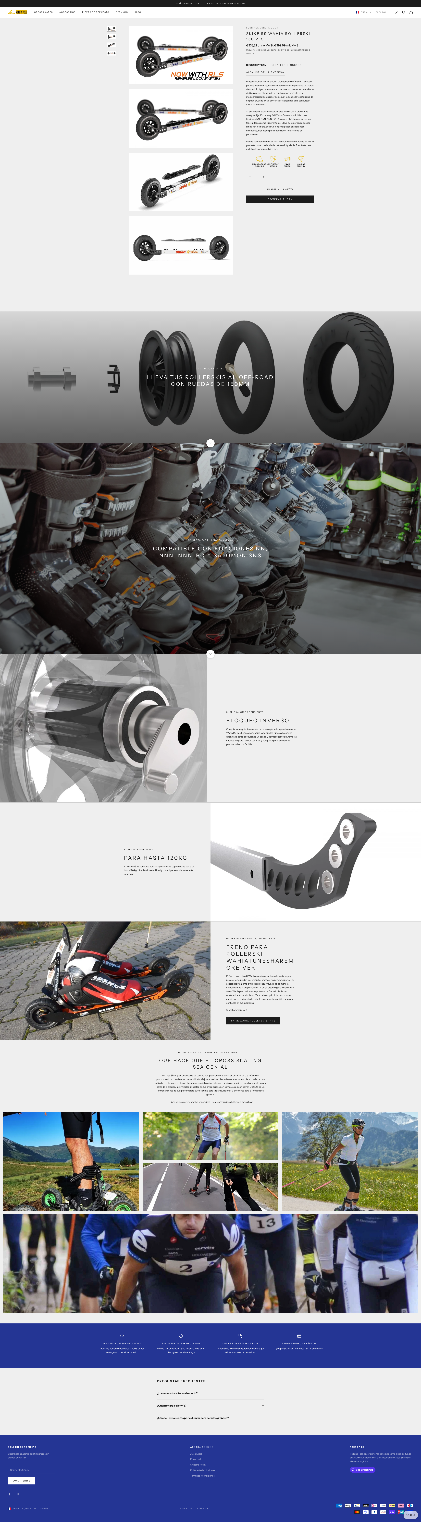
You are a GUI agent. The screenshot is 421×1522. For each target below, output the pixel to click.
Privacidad (195, 1459)
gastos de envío (278, 49)
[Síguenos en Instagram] (18, 1494)
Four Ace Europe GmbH (262, 28)
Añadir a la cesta (280, 189)
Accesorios (67, 12)
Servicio (122, 12)
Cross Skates (43, 12)
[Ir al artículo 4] (111, 53)
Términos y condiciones (202, 1475)
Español (381, 12)
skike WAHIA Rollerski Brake (253, 1020)
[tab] (256, 65)
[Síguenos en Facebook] (9, 1494)
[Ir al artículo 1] (111, 28)
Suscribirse (22, 1480)
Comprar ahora (280, 199)
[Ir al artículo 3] (111, 45)
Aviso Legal (196, 1453)
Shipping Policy (198, 1464)
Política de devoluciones (202, 1470)
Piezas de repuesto (95, 12)
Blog (138, 12)
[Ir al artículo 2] (111, 37)
